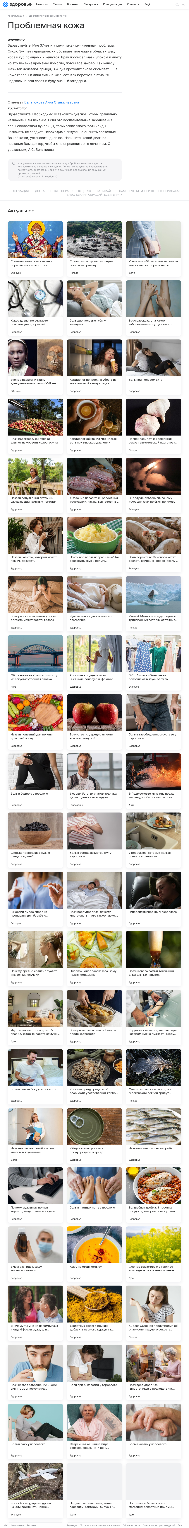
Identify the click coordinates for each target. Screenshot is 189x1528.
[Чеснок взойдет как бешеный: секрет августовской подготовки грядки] (153, 426)
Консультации (16, 15)
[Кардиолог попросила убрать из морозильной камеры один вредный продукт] (94, 367)
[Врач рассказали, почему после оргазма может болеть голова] (35, 603)
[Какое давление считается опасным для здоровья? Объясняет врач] (35, 308)
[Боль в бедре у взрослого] (35, 781)
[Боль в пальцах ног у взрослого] (94, 1195)
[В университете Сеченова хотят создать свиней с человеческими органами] (153, 544)
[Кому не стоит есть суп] (94, 1254)
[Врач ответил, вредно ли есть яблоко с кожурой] (94, 722)
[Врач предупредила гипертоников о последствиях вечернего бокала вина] (153, 1372)
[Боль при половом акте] (153, 367)
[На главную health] (20, 4)
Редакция (72, 1525)
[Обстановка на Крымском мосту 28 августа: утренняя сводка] (35, 663)
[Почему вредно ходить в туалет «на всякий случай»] (35, 958)
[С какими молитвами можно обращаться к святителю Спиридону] (35, 249)
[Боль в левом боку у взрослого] (35, 1076)
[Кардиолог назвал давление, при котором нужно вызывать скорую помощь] (153, 1017)
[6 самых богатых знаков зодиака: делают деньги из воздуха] (94, 781)
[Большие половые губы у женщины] (94, 308)
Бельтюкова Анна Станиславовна (51, 102)
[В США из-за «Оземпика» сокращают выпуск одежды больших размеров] (153, 663)
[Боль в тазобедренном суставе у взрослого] (153, 722)
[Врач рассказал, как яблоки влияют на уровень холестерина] (35, 426)
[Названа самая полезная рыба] (153, 1136)
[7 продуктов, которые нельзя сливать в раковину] (153, 840)
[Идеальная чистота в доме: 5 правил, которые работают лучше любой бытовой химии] (35, 1017)
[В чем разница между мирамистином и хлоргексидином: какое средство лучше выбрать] (35, 1254)
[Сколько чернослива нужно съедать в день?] (35, 840)
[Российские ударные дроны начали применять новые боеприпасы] (35, 1490)
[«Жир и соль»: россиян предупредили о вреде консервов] (94, 1136)
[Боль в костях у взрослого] (153, 1431)
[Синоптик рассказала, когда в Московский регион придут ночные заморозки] (153, 1076)
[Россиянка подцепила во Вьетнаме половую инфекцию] (94, 663)
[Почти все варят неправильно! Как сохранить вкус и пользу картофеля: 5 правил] (94, 544)
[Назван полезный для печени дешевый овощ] (35, 722)
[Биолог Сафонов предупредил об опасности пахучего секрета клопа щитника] (153, 1313)
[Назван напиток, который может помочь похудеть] (35, 544)
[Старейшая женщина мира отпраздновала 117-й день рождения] (94, 1431)
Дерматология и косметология (47, 15)
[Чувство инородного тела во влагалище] (94, 603)
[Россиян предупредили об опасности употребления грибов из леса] (94, 1076)
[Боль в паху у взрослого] (35, 1431)
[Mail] (5, 4)
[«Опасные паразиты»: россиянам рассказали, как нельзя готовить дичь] (94, 485)
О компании (17, 1525)
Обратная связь (131, 1525)
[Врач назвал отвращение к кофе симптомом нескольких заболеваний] (35, 1372)
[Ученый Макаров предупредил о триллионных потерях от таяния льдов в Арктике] (153, 603)
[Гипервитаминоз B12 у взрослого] (153, 899)
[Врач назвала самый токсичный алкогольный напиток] (153, 958)
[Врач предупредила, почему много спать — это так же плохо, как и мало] (94, 899)
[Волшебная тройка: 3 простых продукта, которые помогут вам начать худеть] (153, 1195)
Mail (6, 1525)
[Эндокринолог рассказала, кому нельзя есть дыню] (94, 958)
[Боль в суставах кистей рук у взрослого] (94, 840)
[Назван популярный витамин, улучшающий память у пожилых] (35, 485)
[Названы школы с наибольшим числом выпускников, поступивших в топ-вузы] (35, 1136)
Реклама (31, 1525)
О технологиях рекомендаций (159, 1525)
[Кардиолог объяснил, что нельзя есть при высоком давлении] (94, 426)
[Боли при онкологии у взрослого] (94, 1372)
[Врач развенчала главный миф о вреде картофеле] (94, 1017)
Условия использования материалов (100, 1525)
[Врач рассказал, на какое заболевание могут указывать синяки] (153, 308)
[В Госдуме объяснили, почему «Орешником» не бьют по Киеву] (153, 485)
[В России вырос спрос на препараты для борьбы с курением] (35, 899)
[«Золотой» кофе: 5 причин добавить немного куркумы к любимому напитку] (94, 1313)
